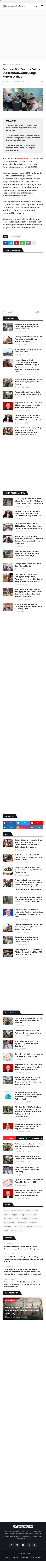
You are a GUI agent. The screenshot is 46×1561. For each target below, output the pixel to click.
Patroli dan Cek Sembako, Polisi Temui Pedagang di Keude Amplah (29, 381)
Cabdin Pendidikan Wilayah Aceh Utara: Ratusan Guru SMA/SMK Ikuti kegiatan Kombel (29, 417)
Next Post (38, 312)
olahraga (18, 1226)
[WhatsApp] (22, 243)
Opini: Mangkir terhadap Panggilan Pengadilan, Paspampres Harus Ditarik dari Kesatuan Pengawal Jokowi (29, 578)
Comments (37, 1138)
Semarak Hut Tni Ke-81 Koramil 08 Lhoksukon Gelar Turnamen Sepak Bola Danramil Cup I (22, 1284)
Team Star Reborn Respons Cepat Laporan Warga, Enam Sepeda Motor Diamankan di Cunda (23, 137)
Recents (23, 1138)
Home (5, 64)
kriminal (33, 1223)
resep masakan (10, 1230)
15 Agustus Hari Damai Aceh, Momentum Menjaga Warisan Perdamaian (28, 869)
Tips (16, 1219)
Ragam (15, 1215)
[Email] (28, 243)
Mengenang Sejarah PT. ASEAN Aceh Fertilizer (28, 350)
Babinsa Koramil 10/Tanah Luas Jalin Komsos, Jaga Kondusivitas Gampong (21, 127)
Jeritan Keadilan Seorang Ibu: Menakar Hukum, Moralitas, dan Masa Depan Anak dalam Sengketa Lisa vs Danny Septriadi (23, 1271)
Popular (9, 1138)
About (15, 1557)
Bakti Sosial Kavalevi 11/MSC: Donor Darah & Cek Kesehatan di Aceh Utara (28, 857)
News (28, 1211)
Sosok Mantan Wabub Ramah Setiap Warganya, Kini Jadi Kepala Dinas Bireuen (28, 1126)
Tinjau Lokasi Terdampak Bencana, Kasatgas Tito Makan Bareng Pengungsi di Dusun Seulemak (29, 539)
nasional (7, 1226)
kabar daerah (15, 64)
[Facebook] (5, 243)
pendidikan (30, 1226)
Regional (24, 1215)
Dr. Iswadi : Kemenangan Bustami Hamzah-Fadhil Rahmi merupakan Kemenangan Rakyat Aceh (29, 1095)
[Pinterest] (16, 243)
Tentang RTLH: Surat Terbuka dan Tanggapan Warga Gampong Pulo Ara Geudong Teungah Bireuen (28, 1080)
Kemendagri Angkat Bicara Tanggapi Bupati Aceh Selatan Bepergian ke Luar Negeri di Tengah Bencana (29, 592)
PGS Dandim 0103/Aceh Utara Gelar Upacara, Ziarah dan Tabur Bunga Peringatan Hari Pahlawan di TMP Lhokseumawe (28, 1111)
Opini (36, 1211)
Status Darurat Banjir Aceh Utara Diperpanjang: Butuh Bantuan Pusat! (27, 326)
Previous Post (9, 312)
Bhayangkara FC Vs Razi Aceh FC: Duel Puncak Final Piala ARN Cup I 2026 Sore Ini (28, 952)
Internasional (17, 1211)
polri (39, 1226)
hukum (34, 1219)
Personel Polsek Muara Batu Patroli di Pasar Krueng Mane (28, 393)
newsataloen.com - (25, 158)
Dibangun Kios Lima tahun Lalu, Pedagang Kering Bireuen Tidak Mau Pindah (29, 339)
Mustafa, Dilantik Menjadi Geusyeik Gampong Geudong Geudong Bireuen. (28, 606)
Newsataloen (26, 1553)
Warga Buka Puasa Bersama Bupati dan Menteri (28, 565)
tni (20, 1230)
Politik (6, 1215)
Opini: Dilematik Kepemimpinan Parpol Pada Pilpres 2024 (29, 1055)
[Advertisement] (23, 35)
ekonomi (25, 1219)
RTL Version (36, 1557)
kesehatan (22, 1223)
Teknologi (7, 1219)
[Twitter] (10, 243)
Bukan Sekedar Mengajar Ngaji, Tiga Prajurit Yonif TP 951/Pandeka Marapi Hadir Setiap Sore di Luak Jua (29, 431)
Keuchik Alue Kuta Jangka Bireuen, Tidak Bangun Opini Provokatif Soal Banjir (27, 553)
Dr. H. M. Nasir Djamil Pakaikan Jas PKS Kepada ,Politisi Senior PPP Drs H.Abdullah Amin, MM (28, 899)
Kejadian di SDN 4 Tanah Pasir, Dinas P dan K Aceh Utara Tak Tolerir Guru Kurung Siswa (28, 405)
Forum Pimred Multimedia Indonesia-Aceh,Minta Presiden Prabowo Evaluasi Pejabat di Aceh (29, 913)
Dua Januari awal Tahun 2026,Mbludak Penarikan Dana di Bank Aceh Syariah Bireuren (29, 526)
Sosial (34, 1215)
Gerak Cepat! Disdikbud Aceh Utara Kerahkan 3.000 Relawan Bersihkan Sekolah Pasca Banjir (29, 501)
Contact (24, 1557)
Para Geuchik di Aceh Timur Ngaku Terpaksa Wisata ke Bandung (27, 1043)
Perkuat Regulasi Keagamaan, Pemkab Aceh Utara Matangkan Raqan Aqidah (21, 147)
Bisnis (6, 1211)
